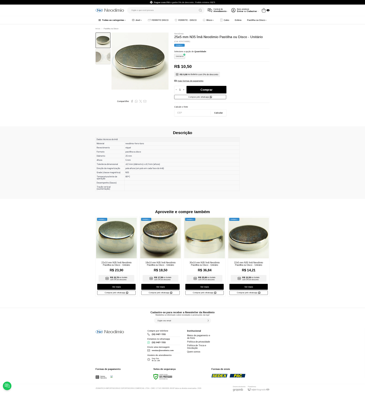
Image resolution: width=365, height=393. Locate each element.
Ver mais (116, 287)
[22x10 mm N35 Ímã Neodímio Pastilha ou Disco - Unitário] (116, 256)
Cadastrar (252, 11)
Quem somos (193, 351)
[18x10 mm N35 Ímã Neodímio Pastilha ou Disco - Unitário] (160, 256)
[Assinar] (208, 320)
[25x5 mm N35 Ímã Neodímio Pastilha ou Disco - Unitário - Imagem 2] (103, 56)
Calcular (218, 113)
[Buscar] (200, 10)
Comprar (206, 89)
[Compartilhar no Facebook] (132, 101)
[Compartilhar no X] (140, 101)
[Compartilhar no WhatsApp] (136, 101)
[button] (103, 40)
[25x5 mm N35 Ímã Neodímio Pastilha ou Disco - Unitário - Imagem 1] (103, 40)
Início (98, 29)
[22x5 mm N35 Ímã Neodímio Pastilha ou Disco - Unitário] (248, 256)
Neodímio (179, 34)
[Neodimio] (110, 10)
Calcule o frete (181, 107)
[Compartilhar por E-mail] (144, 101)
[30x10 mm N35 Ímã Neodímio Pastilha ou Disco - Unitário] (204, 256)
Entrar (240, 11)
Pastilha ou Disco (111, 29)
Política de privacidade (198, 342)
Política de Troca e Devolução (196, 346)
